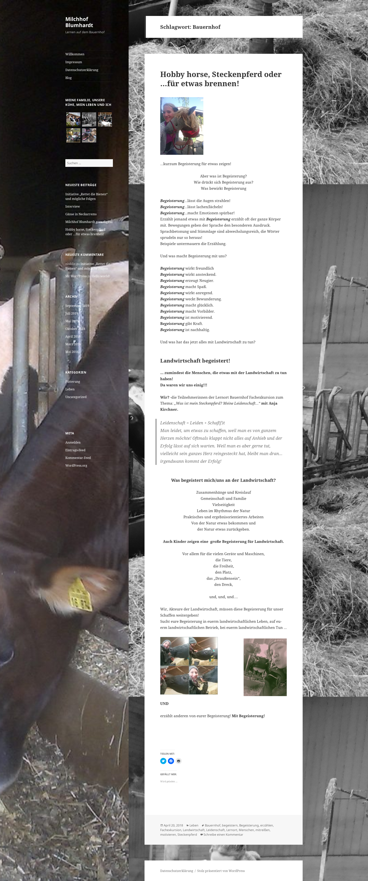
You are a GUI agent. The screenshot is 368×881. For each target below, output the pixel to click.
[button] (73, 120)
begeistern (230, 825)
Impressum (73, 62)
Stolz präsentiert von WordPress (221, 871)
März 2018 (73, 344)
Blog (68, 78)
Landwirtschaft (194, 830)
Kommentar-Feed (78, 458)
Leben (70, 389)
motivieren (168, 834)
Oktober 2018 (75, 329)
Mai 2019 (72, 321)
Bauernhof (212, 825)
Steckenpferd (187, 834)
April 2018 (72, 336)
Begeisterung (249, 825)
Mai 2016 (72, 352)
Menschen (246, 830)
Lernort (231, 830)
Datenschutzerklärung (81, 70)
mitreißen (262, 830)
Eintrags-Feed (75, 450)
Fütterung (72, 381)
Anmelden (72, 442)
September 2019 (77, 306)
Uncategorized (76, 397)
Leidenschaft (215, 830)
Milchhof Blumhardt (79, 22)
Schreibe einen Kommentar (223, 834)
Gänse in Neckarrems (81, 214)
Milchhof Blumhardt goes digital (89, 222)
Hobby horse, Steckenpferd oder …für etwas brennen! (221, 78)
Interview (72, 206)
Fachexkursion (170, 830)
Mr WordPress (76, 276)
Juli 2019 (71, 313)
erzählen (266, 825)
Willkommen (74, 54)
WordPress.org (76, 465)
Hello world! (101, 276)
